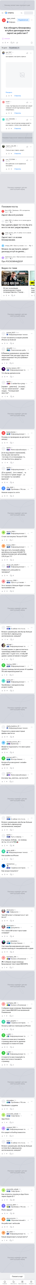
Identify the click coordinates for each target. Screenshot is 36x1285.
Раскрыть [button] (9, 92)
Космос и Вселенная (18, 959)
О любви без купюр (18, 383)
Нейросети (14, 912)
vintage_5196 (8, 245)
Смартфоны (15, 1116)
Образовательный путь (19, 1220)
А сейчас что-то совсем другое (22, 220)
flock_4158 (8, 210)
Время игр (15, 744)
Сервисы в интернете (19, 868)
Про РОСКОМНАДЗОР (12, 261)
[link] (15, 284)
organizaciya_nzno (10, 257)
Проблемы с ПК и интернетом (21, 210)
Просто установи (19, 245)
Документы (15, 927)
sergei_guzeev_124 (10, 232)
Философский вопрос (19, 450)
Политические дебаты (19, 350)
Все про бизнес (17, 759)
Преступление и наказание (24, 257)
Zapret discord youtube (12, 215)
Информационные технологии (12, 22)
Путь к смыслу (16, 837)
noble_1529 (8, 220)
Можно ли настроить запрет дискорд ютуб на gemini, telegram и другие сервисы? (15, 251)
